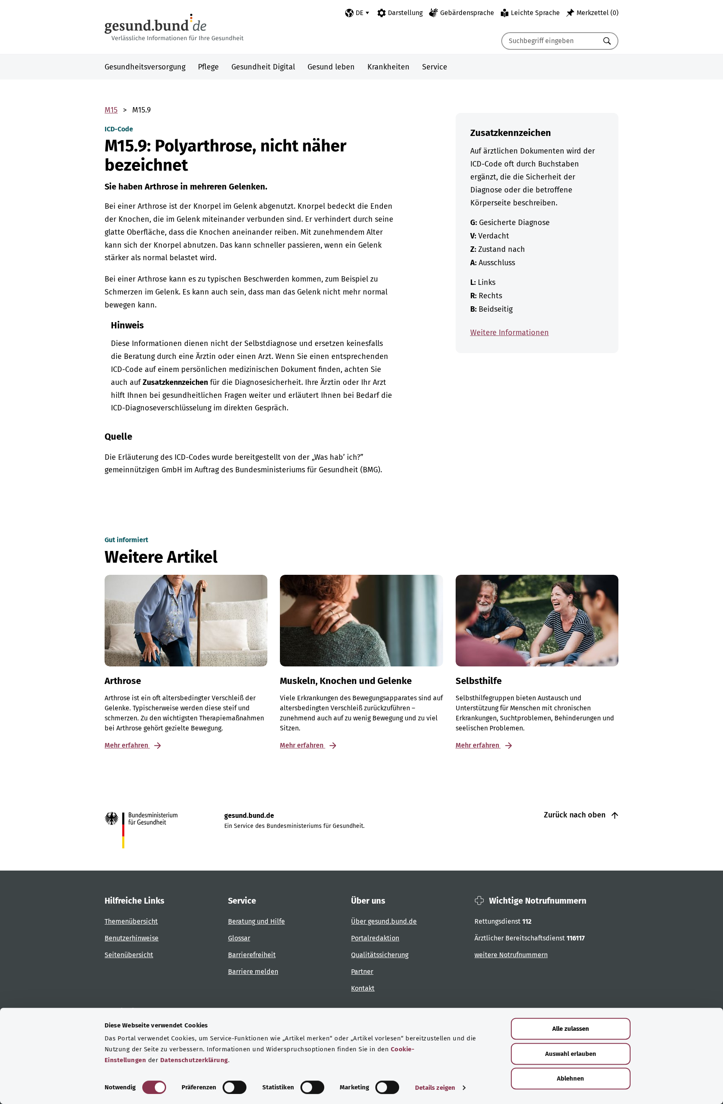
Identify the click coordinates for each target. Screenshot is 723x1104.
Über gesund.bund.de (384, 921)
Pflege (208, 67)
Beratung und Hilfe (256, 921)
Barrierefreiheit (252, 955)
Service (434, 67)
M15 (111, 110)
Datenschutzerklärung (194, 1060)
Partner (362, 972)
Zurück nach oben (576, 815)
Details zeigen (435, 1087)
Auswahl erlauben (570, 1054)
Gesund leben (331, 67)
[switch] (234, 1087)
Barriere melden (253, 972)
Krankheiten (388, 67)
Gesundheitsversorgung (145, 67)
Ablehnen (570, 1078)
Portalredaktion (375, 938)
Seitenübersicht (129, 955)
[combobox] (549, 41)
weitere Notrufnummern (511, 955)
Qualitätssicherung (379, 955)
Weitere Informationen (509, 332)
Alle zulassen (570, 1028)
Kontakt (362, 988)
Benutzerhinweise (132, 938)
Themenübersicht (131, 921)
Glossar (239, 938)
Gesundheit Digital (263, 67)
